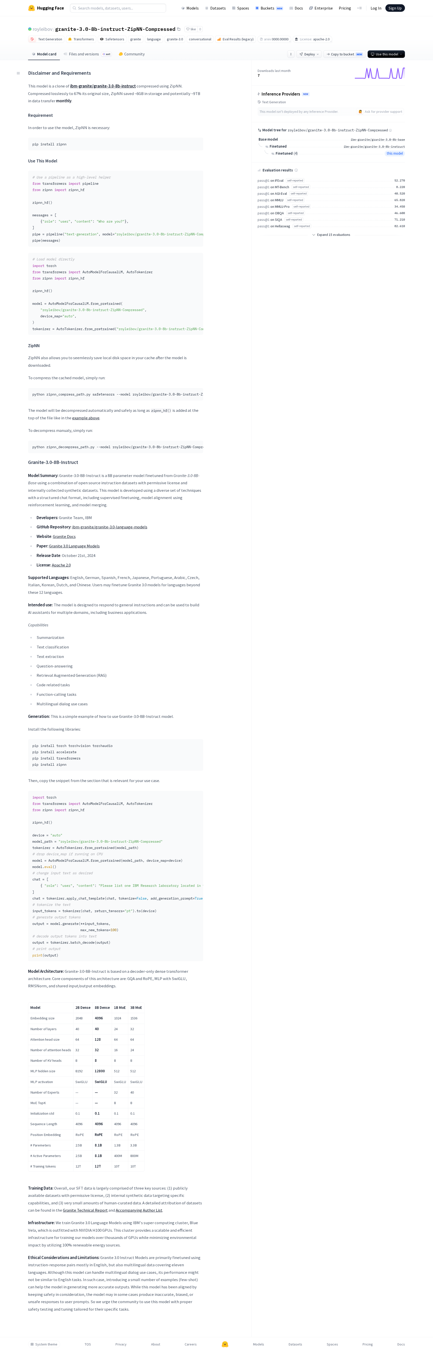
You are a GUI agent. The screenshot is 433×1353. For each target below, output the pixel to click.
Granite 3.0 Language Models (74, 546)
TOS (88, 1344)
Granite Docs (64, 536)
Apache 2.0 (61, 565)
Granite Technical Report (85, 1210)
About (155, 1344)
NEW (305, 94)
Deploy (309, 54)
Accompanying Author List (139, 1210)
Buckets (271, 8)
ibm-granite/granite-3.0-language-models (109, 527)
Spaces (243, 8)
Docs (299, 8)
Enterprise (323, 8)
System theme (46, 1344)
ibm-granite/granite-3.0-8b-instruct (374, 146)
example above (85, 418)
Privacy (121, 1344)
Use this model (387, 54)
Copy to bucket (346, 54)
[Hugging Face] (225, 1344)
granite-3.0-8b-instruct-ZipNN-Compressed (115, 29)
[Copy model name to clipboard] (178, 29)
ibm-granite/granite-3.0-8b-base (378, 139)
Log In (376, 8)
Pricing (345, 8)
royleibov (42, 29)
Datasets (218, 8)
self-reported (295, 180)
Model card (46, 53)
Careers (191, 1344)
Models (192, 8)
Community (134, 53)
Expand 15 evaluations (333, 234)
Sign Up (395, 8)
